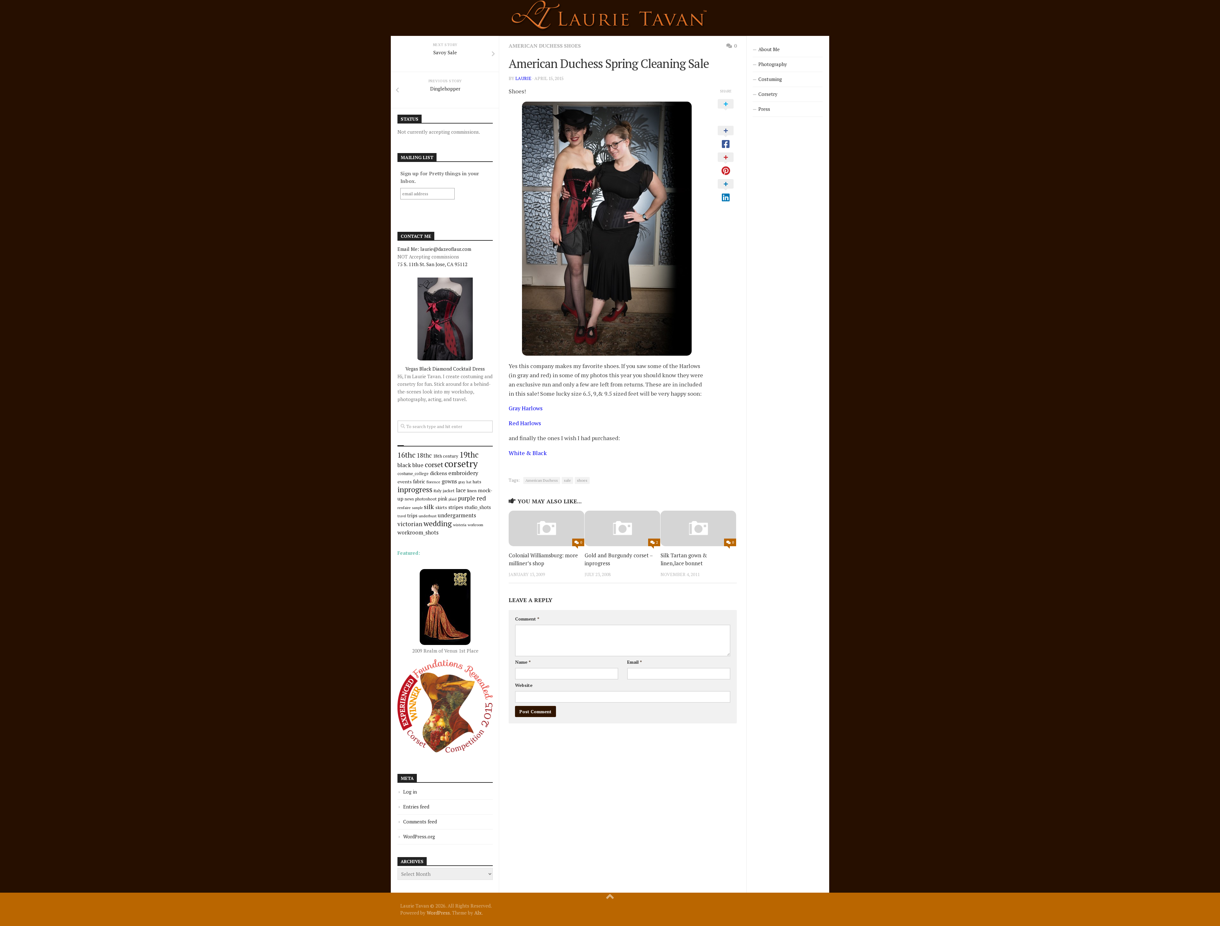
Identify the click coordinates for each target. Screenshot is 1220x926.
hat (468, 482)
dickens (438, 473)
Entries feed (416, 806)
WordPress (438, 912)
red (481, 498)
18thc (424, 455)
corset (434, 464)
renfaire (404, 507)
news (409, 499)
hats (477, 482)
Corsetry (767, 94)
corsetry (461, 464)
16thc (406, 455)
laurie (523, 78)
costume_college (413, 473)
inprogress (414, 489)
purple (466, 498)
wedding (438, 523)
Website (523, 685)
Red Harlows (525, 423)
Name (523, 662)
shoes (582, 480)
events (404, 482)
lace (461, 490)
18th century (445, 456)
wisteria (459, 524)
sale (567, 480)
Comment (527, 619)
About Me (769, 49)
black (404, 465)
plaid (453, 499)
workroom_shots (417, 532)
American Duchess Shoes (545, 45)
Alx (478, 912)
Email (634, 662)
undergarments (457, 515)
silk (429, 506)
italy (438, 490)
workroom (475, 524)
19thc (468, 455)
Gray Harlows (526, 408)
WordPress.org (419, 836)
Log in (410, 791)
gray (461, 482)
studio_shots (477, 507)
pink (442, 499)
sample (417, 508)
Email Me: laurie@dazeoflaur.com (434, 249)
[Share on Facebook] (726, 137)
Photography (772, 64)
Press (764, 109)
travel (401, 516)
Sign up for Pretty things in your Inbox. (439, 177)
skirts (441, 507)
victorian (409, 524)
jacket (449, 490)
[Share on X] (726, 111)
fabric (419, 481)
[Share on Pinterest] (726, 164)
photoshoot (426, 499)
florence (433, 482)
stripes (455, 507)
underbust (428, 516)
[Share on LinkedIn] (726, 191)
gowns (449, 481)
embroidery (463, 473)
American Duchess (541, 480)
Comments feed (420, 821)
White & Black (528, 453)
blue (418, 465)
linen (472, 490)
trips (412, 515)
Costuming (770, 79)
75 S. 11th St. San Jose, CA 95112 (432, 264)
